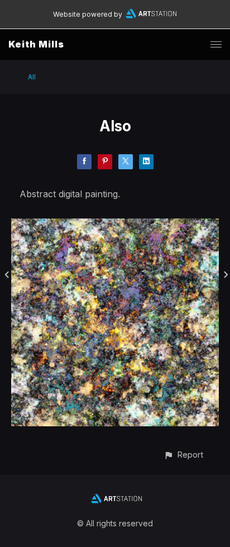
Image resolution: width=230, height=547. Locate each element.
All (32, 77)
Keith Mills (36, 44)
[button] (183, 454)
